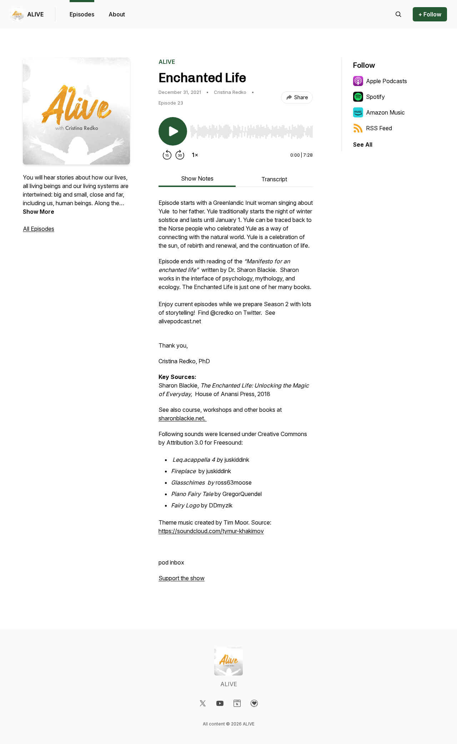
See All (362, 144)
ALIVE (35, 14)
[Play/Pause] (173, 131)
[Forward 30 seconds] (180, 155)
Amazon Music (385, 112)
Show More (38, 211)
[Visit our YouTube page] (220, 703)
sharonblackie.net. (183, 418)
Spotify (375, 96)
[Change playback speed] (195, 155)
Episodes (82, 14)
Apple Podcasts (386, 81)
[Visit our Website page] (237, 703)
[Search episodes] (398, 14)
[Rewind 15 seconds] (167, 155)
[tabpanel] (236, 393)
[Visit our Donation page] (254, 703)
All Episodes (38, 228)
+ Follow (429, 14)
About (117, 14)
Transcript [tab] (274, 179)
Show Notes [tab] (197, 178)
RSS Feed (379, 128)
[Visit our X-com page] (202, 703)
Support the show (182, 578)
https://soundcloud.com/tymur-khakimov (211, 531)
